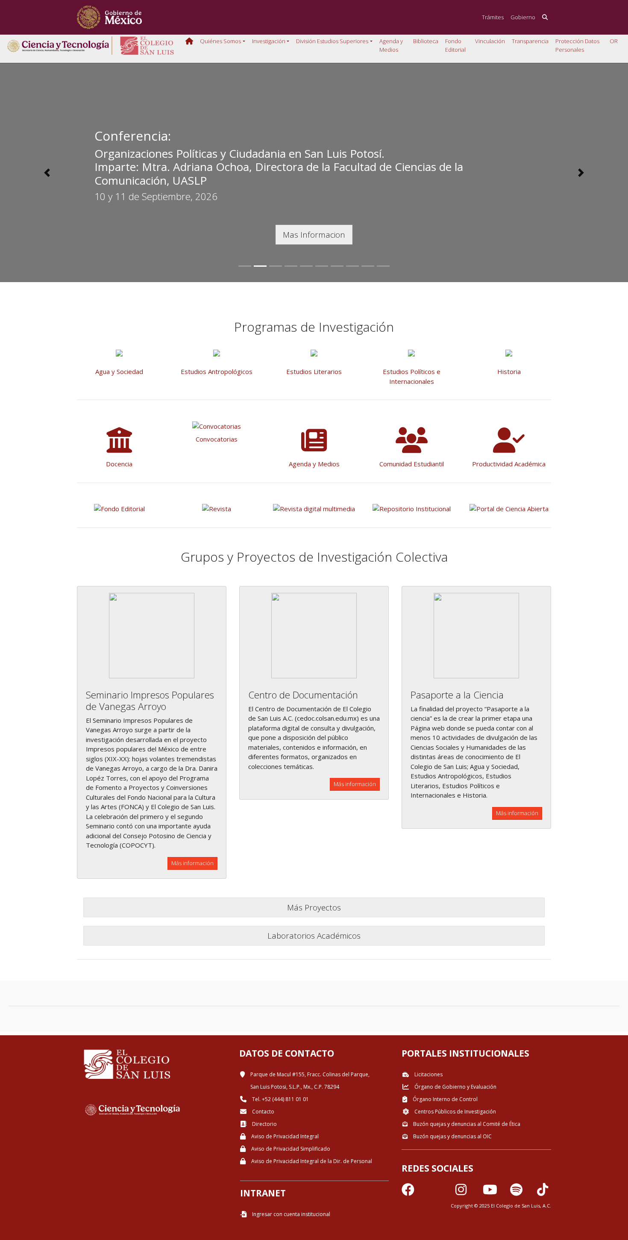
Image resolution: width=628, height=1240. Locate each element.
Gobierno (523, 17)
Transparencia (530, 41)
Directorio (264, 1124)
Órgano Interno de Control (444, 1099)
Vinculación (490, 41)
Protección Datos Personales (577, 45)
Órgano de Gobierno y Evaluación (454, 1086)
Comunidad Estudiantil (411, 463)
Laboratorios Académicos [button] (314, 935)
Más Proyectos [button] (314, 907)
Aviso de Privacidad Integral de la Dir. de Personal (311, 1161)
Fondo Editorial (455, 45)
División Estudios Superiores (332, 41)
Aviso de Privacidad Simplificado (290, 1148)
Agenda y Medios (391, 45)
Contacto (262, 1111)
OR (614, 41)
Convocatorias (217, 439)
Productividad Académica (509, 463)
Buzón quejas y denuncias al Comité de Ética (466, 1124)
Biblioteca (425, 41)
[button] (47, 172)
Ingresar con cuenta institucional (290, 1214)
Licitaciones (428, 1074)
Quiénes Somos (220, 41)
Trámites (493, 17)
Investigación (268, 41)
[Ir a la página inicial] (109, 17)
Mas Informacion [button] (314, 234)
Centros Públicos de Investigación (454, 1111)
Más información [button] (192, 863)
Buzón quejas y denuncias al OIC (452, 1136)
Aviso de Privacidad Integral (284, 1136)
